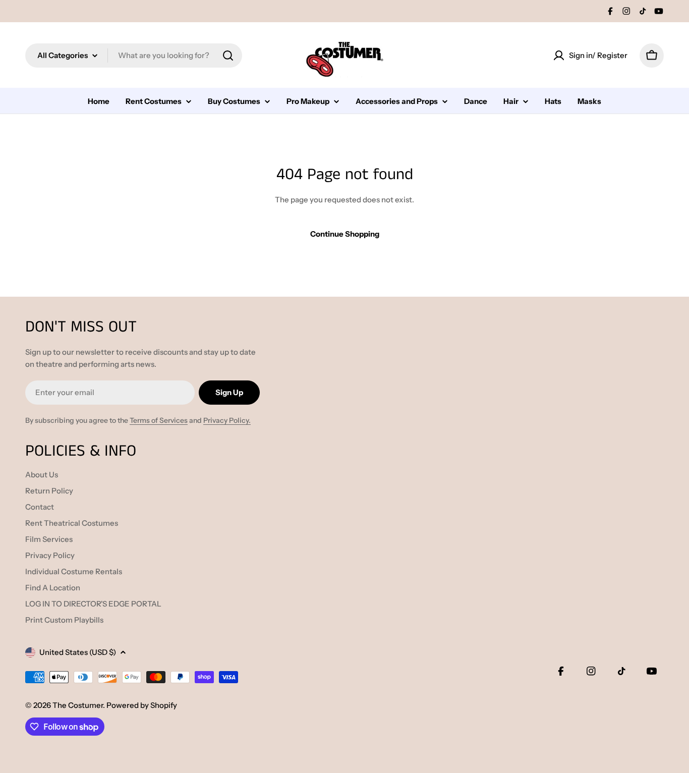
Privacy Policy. (227, 420)
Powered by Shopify (141, 705)
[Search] (228, 55)
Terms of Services (159, 420)
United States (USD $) (77, 652)
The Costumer (77, 705)
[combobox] (133, 55)
